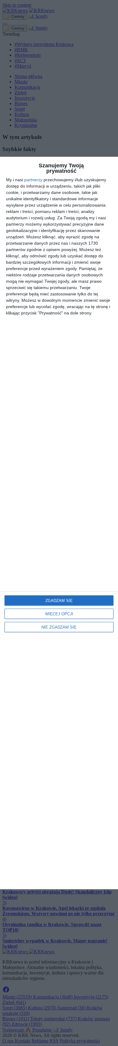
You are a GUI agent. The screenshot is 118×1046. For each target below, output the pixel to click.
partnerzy (33, 180)
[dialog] (59, 523)
